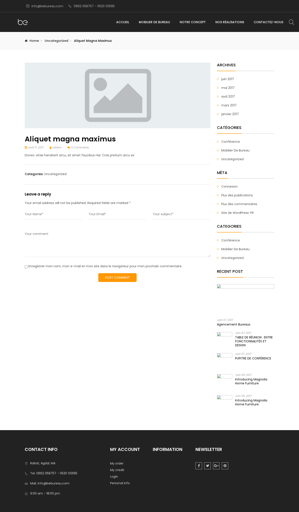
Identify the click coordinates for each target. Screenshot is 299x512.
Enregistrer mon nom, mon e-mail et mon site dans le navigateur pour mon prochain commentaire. (105, 266)
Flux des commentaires (239, 204)
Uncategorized (56, 41)
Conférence (230, 141)
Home (34, 41)
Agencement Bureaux (233, 324)
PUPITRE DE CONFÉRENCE (253, 358)
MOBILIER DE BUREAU (154, 22)
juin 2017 (227, 79)
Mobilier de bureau (235, 150)
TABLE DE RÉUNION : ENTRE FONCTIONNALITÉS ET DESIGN (254, 341)
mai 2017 (228, 88)
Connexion (229, 186)
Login (114, 476)
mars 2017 (229, 105)
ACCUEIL (122, 22)
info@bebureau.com (47, 6)
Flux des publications (237, 195)
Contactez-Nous (268, 22)
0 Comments (80, 147)
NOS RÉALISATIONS (229, 22)
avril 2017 (228, 96)
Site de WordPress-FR (237, 213)
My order (116, 463)
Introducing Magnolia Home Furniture (251, 381)
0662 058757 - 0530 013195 (94, 6)
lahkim (57, 147)
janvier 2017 (230, 114)
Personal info (120, 483)
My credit (117, 470)
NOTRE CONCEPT (193, 22)
